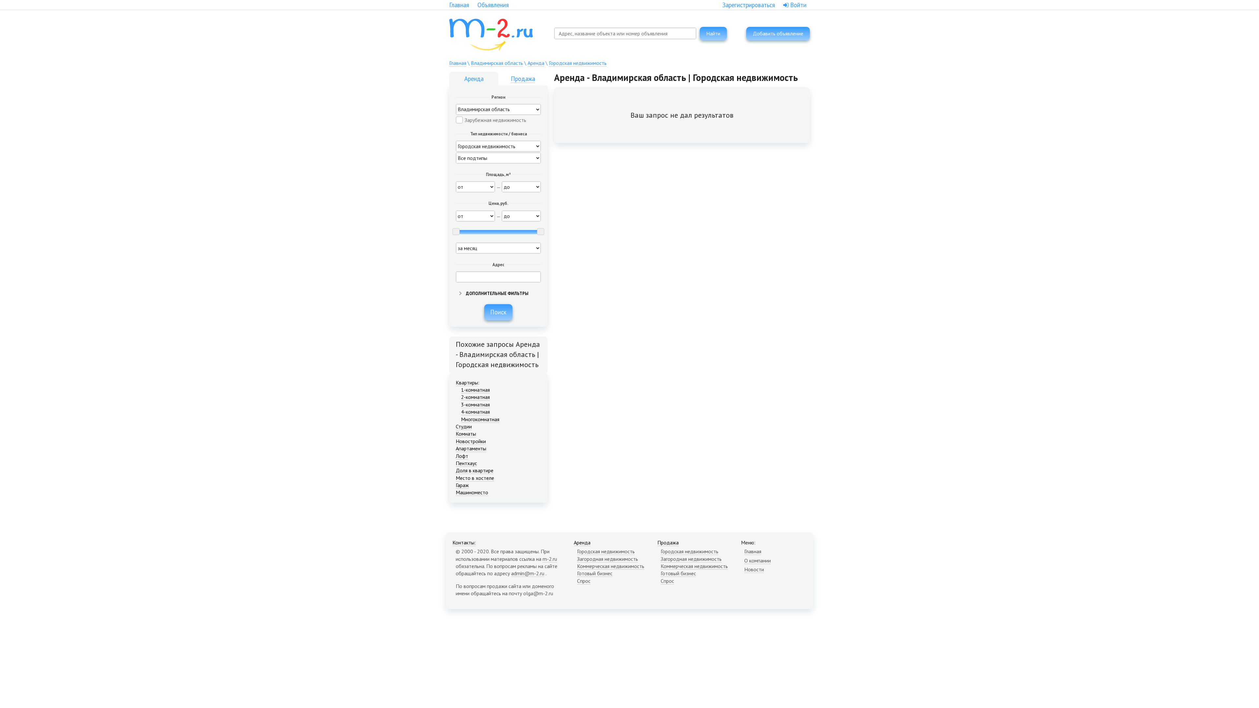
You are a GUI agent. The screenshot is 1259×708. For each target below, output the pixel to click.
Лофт (462, 456)
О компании (757, 560)
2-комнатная (475, 397)
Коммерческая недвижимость (610, 566)
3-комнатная (475, 404)
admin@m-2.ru (527, 573)
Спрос (583, 581)
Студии (464, 426)
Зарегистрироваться (748, 5)
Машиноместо (472, 492)
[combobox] (625, 33)
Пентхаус (466, 463)
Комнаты (466, 433)
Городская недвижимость (578, 63)
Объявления (493, 5)
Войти (798, 5)
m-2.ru (550, 559)
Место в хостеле (475, 478)
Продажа (523, 79)
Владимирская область (497, 63)
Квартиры (467, 382)
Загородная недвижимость (607, 559)
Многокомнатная (480, 419)
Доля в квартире (474, 470)
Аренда (536, 63)
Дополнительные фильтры (497, 293)
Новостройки (471, 441)
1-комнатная (475, 389)
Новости (754, 569)
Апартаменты (471, 448)
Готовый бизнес (594, 573)
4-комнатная (475, 411)
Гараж (462, 485)
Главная (459, 5)
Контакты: (464, 542)
